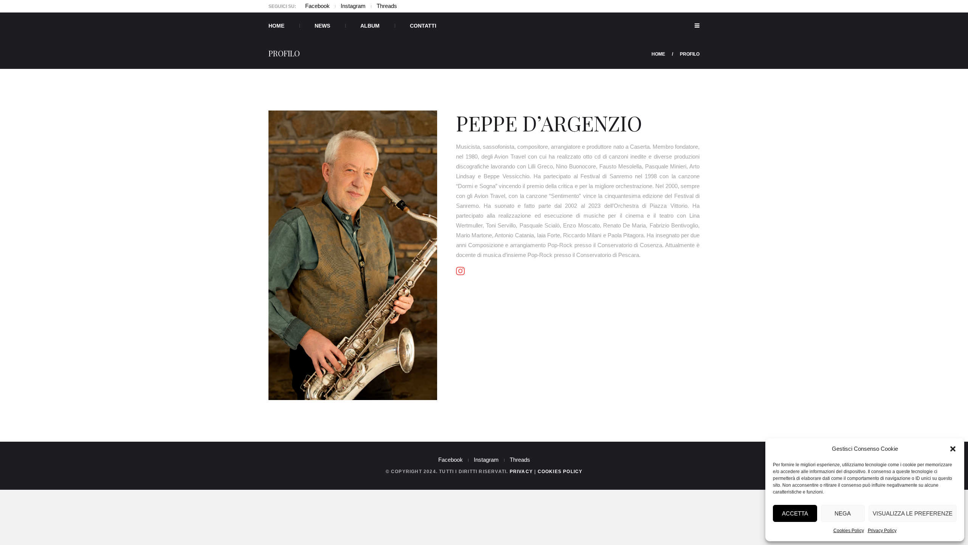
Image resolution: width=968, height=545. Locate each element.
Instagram (353, 6)
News (322, 26)
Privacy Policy (882, 530)
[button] (953, 449)
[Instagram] (460, 270)
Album (370, 26)
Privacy (521, 471)
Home (276, 26)
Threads (387, 6)
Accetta (795, 513)
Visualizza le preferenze (912, 513)
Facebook (317, 6)
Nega (843, 513)
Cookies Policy (848, 530)
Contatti (423, 26)
